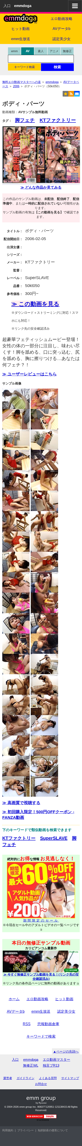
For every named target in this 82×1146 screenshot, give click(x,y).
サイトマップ (70, 1078)
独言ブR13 (51, 1065)
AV (28, 51)
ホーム (14, 999)
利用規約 (7, 1130)
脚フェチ (25, 120)
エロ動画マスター (56, 1059)
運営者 (7, 1078)
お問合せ (41, 1084)
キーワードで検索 (41, 1036)
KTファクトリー (58, 120)
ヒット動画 (20, 29)
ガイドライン (25, 1078)
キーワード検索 (24, 67)
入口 (7, 6)
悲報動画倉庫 (48, 1024)
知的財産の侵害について (53, 1130)
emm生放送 (20, 39)
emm (14, 51)
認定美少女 (61, 39)
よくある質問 (48, 1078)
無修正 (67, 51)
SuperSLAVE (53, 838)
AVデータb (61, 29)
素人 (41, 51)
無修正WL (30, 1065)
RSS (27, 1024)
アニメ (54, 51)
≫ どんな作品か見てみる (41, 187)
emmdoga (30, 1059)
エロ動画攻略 (61, 19)
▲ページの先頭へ (66, 1051)
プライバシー (25, 1130)
